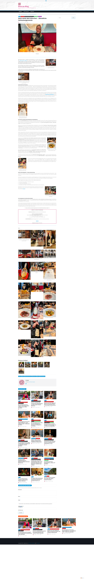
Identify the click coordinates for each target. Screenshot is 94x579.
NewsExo (33, 543)
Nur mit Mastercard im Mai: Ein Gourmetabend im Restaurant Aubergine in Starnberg (37, 424)
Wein (38, 376)
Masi (23, 376)
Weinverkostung (43, 376)
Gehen (73, 17)
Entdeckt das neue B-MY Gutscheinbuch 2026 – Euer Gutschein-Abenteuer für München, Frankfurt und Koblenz (36, 462)
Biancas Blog (23, 6)
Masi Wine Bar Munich (23, 60)
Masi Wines (34, 376)
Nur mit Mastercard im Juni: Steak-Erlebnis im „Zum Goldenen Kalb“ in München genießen (24, 423)
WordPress (30, 543)
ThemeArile (38, 543)
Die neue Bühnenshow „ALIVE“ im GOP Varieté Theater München (23, 479)
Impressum (32, 11)
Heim (19, 14)
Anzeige (20, 22)
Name (19, 496)
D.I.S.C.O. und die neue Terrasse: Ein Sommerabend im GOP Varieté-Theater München (37, 404)
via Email (24, 188)
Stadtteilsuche (26, 11)
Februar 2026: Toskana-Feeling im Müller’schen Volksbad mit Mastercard (36, 440)
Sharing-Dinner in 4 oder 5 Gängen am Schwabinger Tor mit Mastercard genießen (50, 424)
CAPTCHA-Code (20, 510)
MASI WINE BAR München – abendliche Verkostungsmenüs (28, 14)
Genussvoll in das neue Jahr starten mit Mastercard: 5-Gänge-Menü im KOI (49, 442)
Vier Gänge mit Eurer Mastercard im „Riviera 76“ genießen (49, 462)
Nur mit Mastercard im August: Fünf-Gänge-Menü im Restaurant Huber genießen (23, 406)
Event (20, 376)
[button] (24, 236)
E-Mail (19, 500)
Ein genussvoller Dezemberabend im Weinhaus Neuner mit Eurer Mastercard (24, 461)
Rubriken (20, 11)
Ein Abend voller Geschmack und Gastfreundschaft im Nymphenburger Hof (37, 479)
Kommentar (20, 489)
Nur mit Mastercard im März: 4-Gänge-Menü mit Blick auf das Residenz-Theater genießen (24, 444)
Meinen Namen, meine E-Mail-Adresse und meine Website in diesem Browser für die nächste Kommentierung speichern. (35, 503)
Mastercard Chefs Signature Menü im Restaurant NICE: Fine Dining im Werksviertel (50, 404)
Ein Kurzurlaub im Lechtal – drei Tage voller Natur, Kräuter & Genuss (49, 478)
